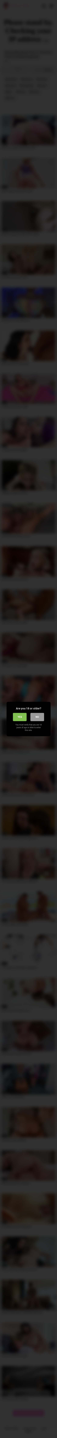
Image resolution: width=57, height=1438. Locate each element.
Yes (20, 716)
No (37, 716)
